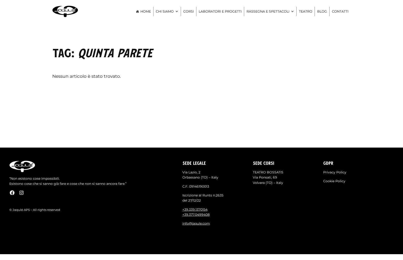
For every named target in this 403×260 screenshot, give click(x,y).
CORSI (188, 11)
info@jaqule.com (196, 223)
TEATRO (305, 11)
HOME (145, 11)
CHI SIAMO (165, 11)
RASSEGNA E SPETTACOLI (268, 11)
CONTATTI (340, 11)
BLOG (322, 11)
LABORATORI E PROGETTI (220, 11)
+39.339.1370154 (195, 209)
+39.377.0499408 (196, 215)
